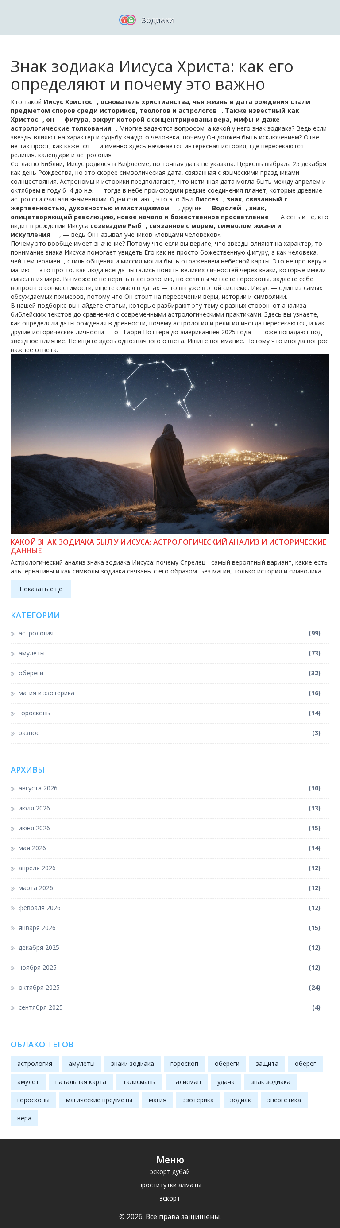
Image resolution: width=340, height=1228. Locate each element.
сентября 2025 (170, 1007)
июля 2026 (170, 808)
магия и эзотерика (170, 693)
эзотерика (198, 1100)
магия (157, 1100)
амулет (28, 1081)
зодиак (240, 1100)
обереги (170, 673)
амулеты (170, 653)
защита (267, 1063)
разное (170, 732)
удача (226, 1081)
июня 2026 (170, 828)
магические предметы (99, 1100)
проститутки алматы (170, 1185)
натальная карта (80, 1081)
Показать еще (40, 589)
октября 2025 (170, 987)
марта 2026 (170, 887)
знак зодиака (270, 1081)
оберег (305, 1063)
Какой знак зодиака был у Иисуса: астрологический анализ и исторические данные (168, 546)
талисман (186, 1081)
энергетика (284, 1100)
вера (24, 1118)
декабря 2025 (170, 947)
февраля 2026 (170, 907)
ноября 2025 (170, 967)
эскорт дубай (170, 1171)
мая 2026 (170, 848)
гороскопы (170, 713)
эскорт (170, 1198)
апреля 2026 (170, 868)
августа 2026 (170, 788)
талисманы (139, 1081)
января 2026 (170, 927)
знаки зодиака (132, 1063)
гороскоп (184, 1063)
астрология (170, 633)
